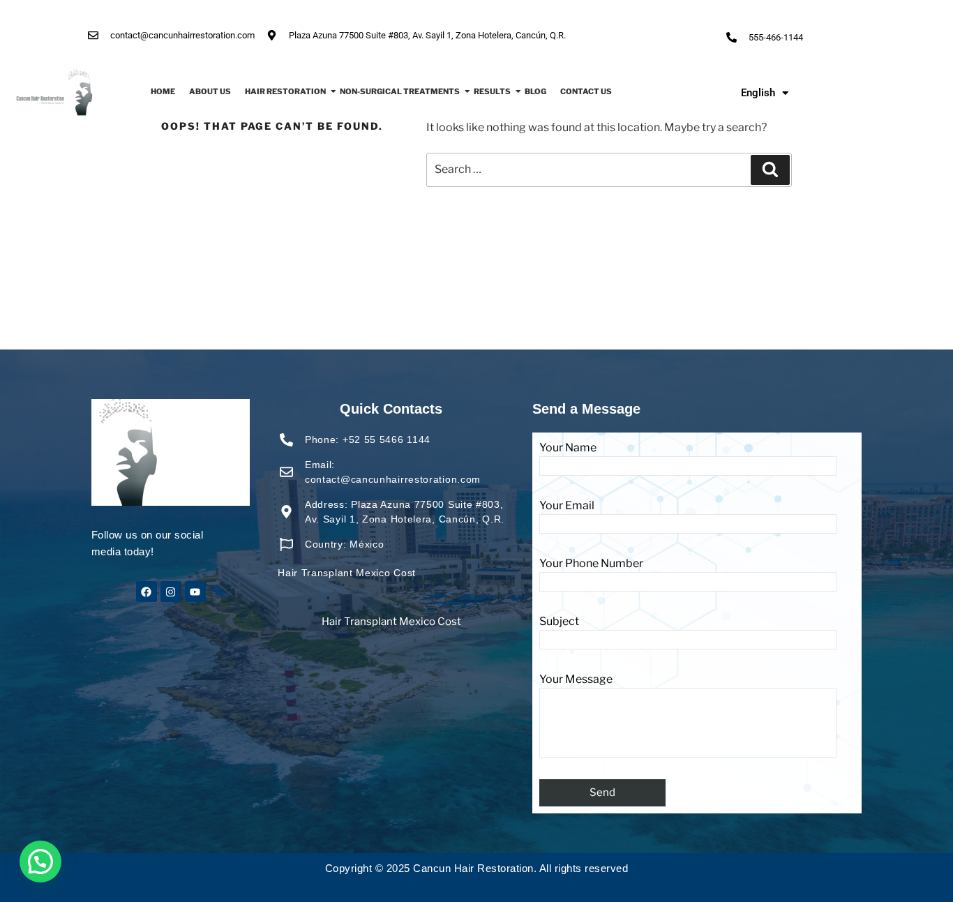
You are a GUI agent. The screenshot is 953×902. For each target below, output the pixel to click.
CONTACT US (586, 91)
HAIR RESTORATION (285, 91)
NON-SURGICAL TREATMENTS (400, 91)
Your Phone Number (591, 563)
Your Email (566, 505)
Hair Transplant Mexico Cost (391, 621)
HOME (163, 91)
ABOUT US (210, 91)
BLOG (535, 91)
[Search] (770, 169)
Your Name (567, 447)
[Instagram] (170, 591)
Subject (559, 621)
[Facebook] (146, 591)
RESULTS (492, 91)
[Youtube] (195, 591)
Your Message (576, 679)
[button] (40, 861)
